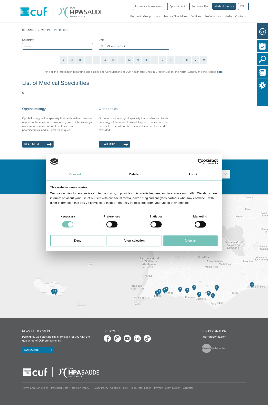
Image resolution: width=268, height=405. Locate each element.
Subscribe (31, 350)
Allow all (190, 240)
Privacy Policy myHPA (167, 388)
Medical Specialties (175, 16)
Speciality (28, 40)
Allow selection (134, 240)
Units (157, 16)
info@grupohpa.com (214, 336)
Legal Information (141, 388)
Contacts (240, 16)
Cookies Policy (119, 388)
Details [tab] (134, 174)
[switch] (112, 224)
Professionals (213, 16)
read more (32, 144)
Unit (101, 40)
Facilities (196, 16)
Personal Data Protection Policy (70, 388)
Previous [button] (258, 99)
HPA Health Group (140, 16)
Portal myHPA (200, 6)
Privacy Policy (100, 388)
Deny (77, 240)
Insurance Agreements (149, 6)
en (242, 6)
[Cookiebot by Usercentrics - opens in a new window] (201, 161)
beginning (29, 30)
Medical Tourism (224, 6)
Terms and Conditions (35, 388)
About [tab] (193, 174)
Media (228, 16)
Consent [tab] (75, 174)
